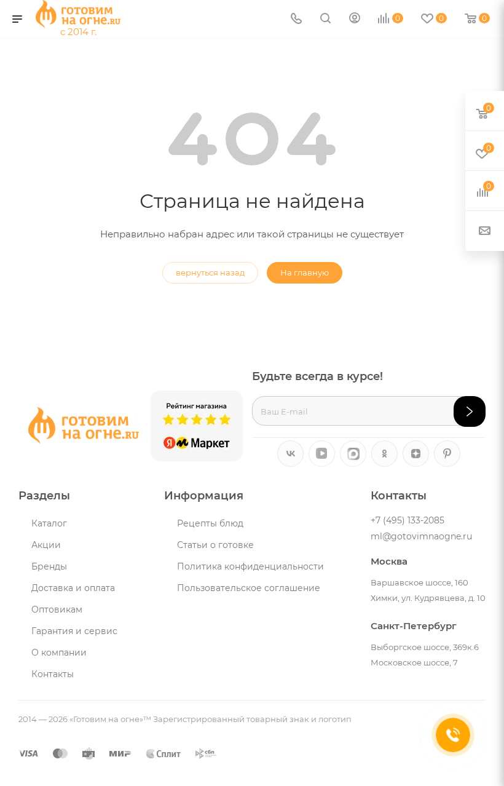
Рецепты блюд (210, 523)
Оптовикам (56, 609)
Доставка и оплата (73, 587)
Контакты (52, 674)
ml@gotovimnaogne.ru (421, 536)
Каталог (49, 523)
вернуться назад (210, 272)
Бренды (49, 566)
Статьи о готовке (215, 544)
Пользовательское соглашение (248, 587)
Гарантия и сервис (74, 631)
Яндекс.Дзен (416, 453)
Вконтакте (290, 453)
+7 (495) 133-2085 (407, 520)
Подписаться (470, 411)
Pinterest (447, 453)
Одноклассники (384, 453)
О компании (59, 652)
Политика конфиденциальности (250, 566)
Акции (46, 544)
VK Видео (322, 453)
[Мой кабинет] (354, 19)
